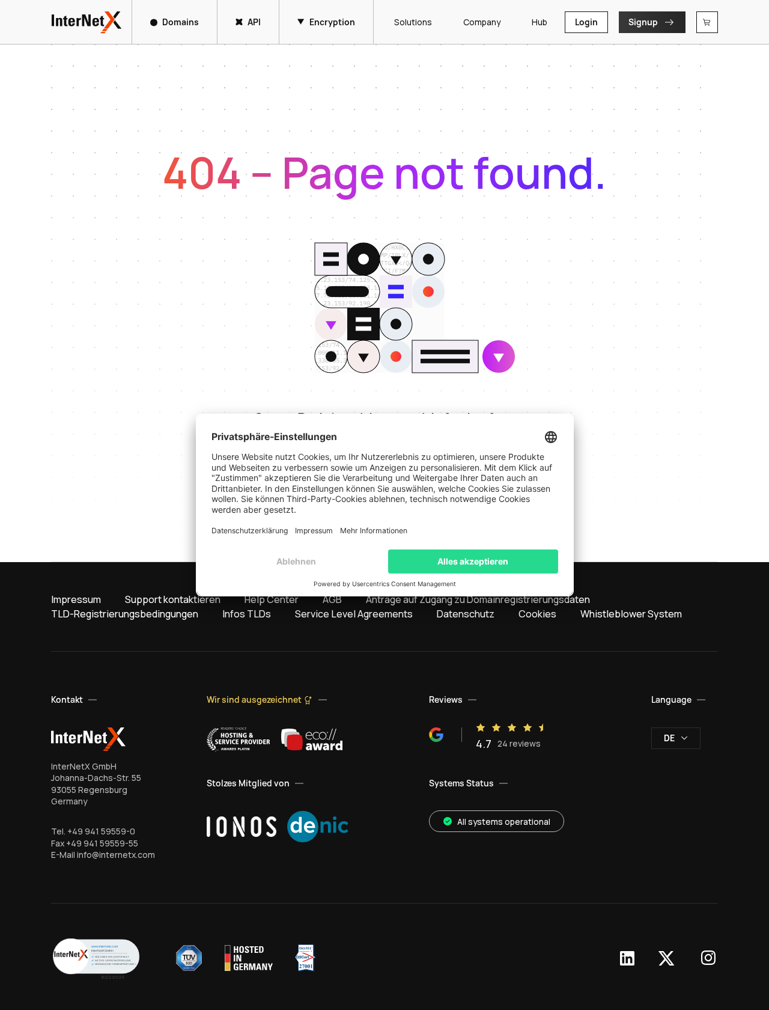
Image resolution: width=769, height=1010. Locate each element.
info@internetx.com (116, 854)
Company (481, 22)
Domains (180, 22)
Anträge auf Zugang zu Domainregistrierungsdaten (478, 599)
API (254, 22)
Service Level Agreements (354, 613)
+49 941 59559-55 (102, 843)
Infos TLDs (246, 613)
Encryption (332, 22)
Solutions (413, 22)
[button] (96, 958)
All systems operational (503, 821)
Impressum (76, 599)
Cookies (537, 613)
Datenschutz (465, 613)
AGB (332, 599)
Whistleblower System (631, 613)
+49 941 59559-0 (101, 831)
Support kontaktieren (172, 599)
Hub (539, 22)
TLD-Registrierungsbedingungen (124, 613)
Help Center (272, 599)
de (669, 738)
